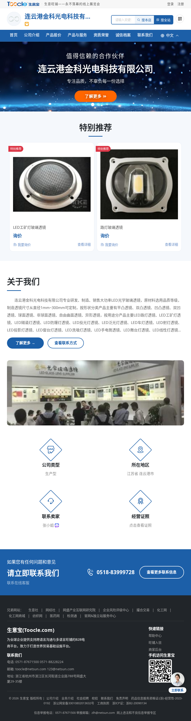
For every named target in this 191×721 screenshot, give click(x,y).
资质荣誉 (101, 34)
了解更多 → (25, 342)
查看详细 (84, 244)
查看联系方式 (66, 342)
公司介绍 (31, 34)
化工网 (162, 610)
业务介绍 (67, 698)
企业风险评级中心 (116, 610)
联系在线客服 (18, 582)
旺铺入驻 (155, 642)
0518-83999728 (116, 572)
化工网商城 (17, 615)
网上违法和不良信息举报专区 (136, 713)
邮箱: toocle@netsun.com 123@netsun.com (40, 669)
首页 (13, 34)
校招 (95, 698)
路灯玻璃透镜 (111, 227)
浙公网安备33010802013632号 (73, 703)
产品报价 (53, 34)
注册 (180, 4)
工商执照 (103, 703)
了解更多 (94, 96)
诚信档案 (123, 34)
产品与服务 (77, 34)
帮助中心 (155, 635)
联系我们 (145, 34)
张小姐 (49, 525)
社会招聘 (83, 698)
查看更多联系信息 (162, 572)
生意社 (33, 610)
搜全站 (166, 20)
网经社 (50, 610)
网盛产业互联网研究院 (79, 610)
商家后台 (155, 649)
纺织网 (37, 615)
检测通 (72, 615)
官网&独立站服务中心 (100, 615)
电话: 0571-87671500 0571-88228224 (35, 662)
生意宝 (24, 698)
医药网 (55, 615)
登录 (170, 4)
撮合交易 (143, 610)
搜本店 (146, 20)
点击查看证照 (140, 525)
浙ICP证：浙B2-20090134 (129, 703)
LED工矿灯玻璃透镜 (29, 227)
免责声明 (122, 698)
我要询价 (24, 245)
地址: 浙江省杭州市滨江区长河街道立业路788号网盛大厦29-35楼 (46, 678)
